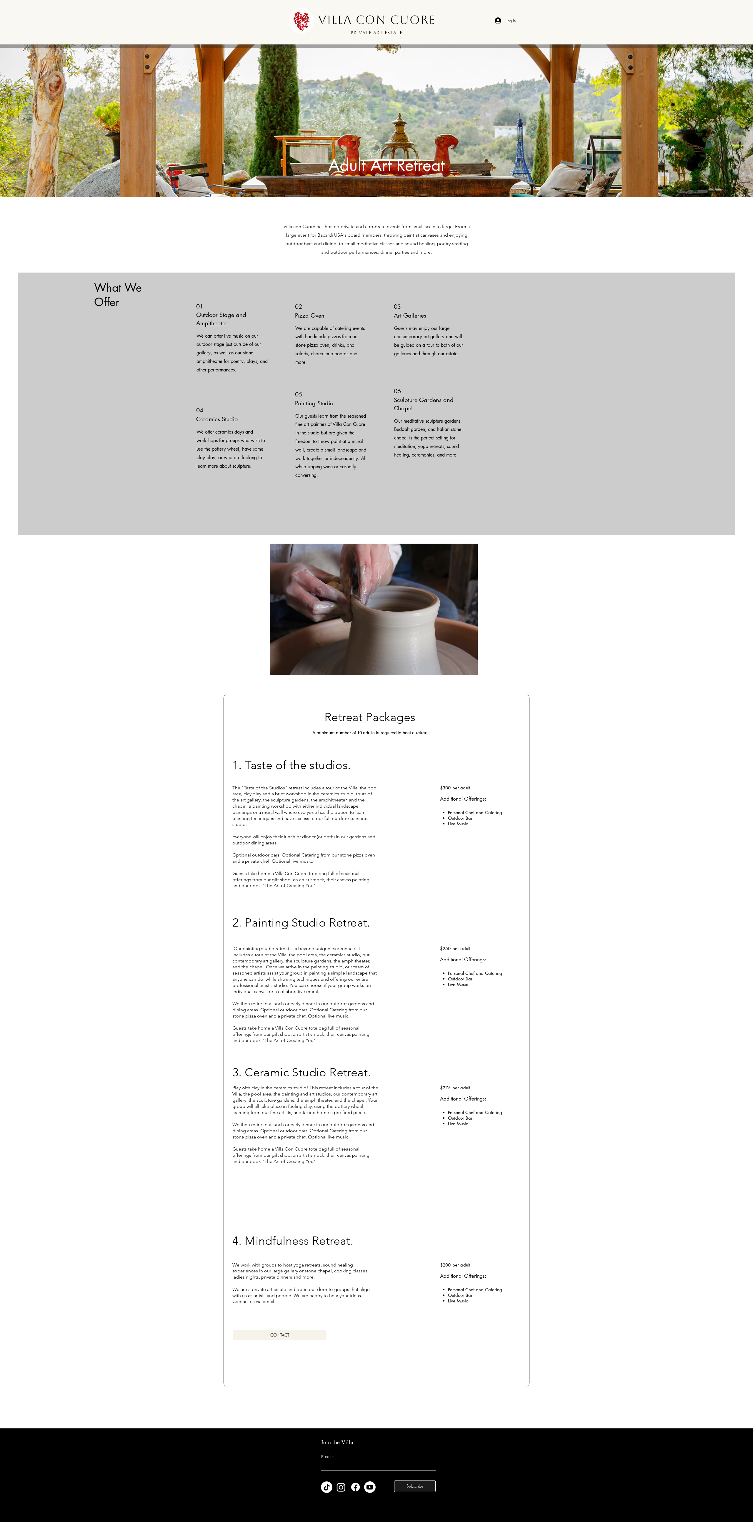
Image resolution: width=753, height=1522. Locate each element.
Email (326, 1457)
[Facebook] (355, 1487)
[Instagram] (341, 1487)
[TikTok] (326, 1487)
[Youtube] (370, 1487)
